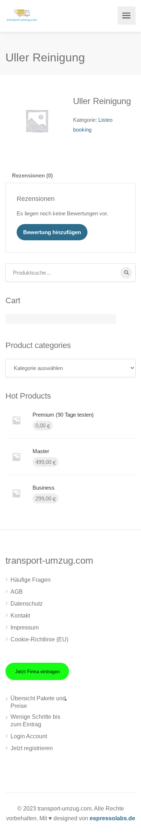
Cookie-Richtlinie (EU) (39, 639)
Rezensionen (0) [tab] (32, 175)
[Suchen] (126, 273)
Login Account (28, 736)
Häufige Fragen (30, 580)
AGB (16, 592)
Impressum (24, 627)
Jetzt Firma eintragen (37, 671)
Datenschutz (26, 604)
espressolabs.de (112, 818)
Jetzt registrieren (31, 748)
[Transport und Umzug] (21, 15)
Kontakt (20, 615)
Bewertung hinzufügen (52, 232)
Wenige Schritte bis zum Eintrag (35, 720)
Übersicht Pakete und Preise (38, 702)
